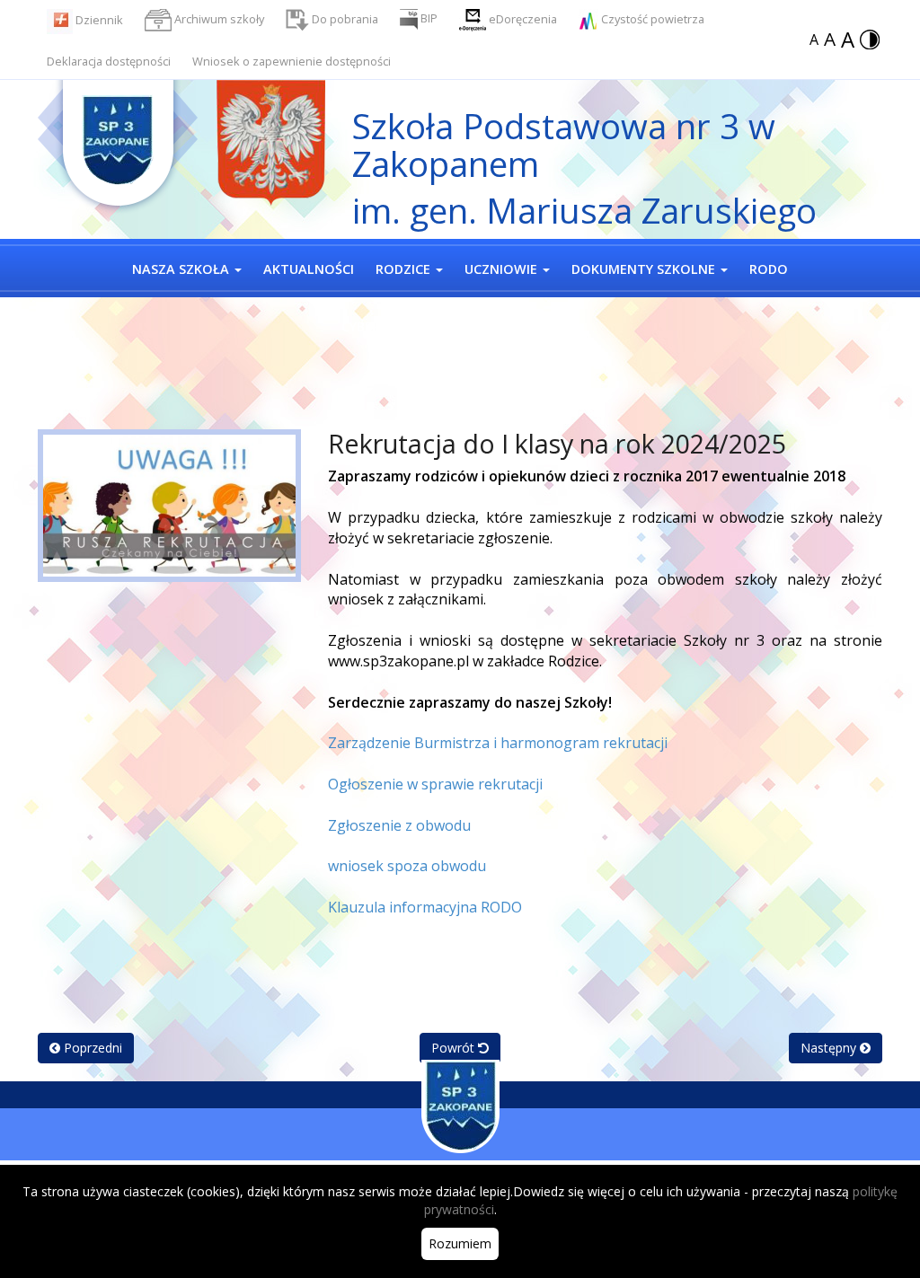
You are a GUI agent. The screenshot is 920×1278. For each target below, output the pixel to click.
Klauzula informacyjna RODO (425, 907)
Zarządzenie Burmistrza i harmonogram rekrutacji (498, 743)
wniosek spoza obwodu (407, 866)
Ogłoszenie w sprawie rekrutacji (435, 784)
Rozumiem (460, 1243)
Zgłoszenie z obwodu (399, 825)
